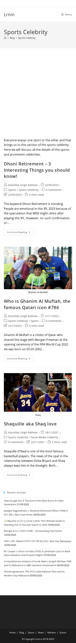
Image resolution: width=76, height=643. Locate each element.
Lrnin (9, 14)
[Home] (5, 38)
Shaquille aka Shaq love (30, 424)
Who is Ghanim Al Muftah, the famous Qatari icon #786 (37, 304)
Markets (51, 632)
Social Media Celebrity (44, 437)
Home (12, 632)
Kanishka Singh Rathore (23, 185)
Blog (21, 632)
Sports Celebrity (27, 38)
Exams (63, 632)
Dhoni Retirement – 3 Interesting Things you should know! (37, 170)
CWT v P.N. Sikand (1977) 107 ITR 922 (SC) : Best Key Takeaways (37, 541)
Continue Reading (20, 232)
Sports (12, 190)
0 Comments (53, 190)
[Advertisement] (38, 98)
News (41, 632)
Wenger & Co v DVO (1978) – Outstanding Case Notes (33, 531)
